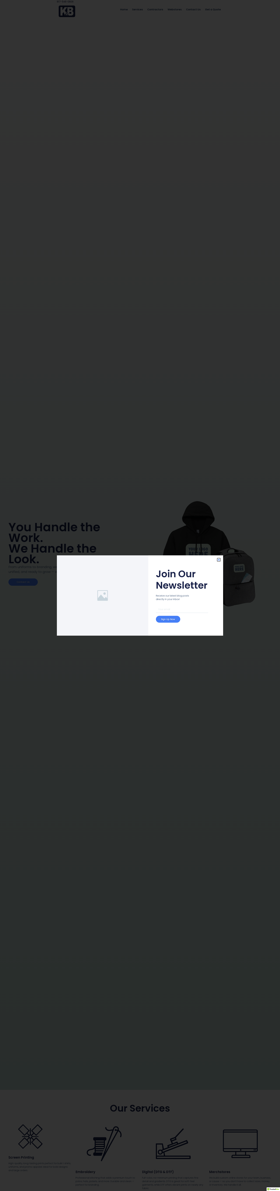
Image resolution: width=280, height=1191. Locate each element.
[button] (218, 559)
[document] (140, 595)
